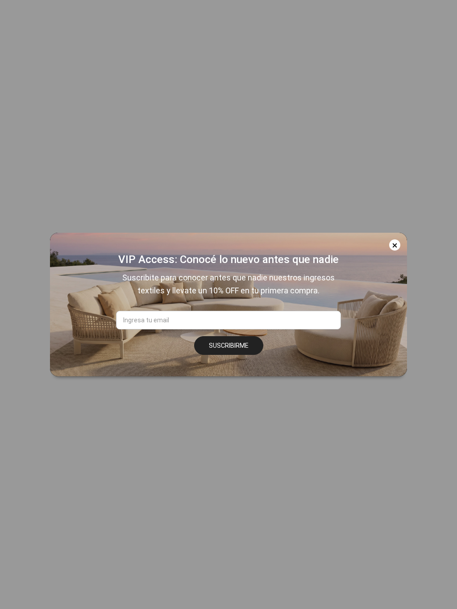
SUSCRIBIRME (229, 345)
